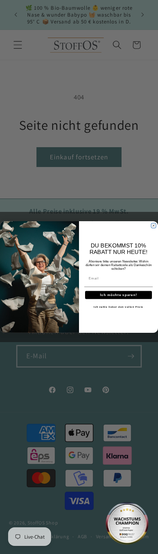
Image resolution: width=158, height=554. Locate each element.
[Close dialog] (153, 225)
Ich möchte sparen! (118, 295)
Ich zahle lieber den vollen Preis (118, 307)
